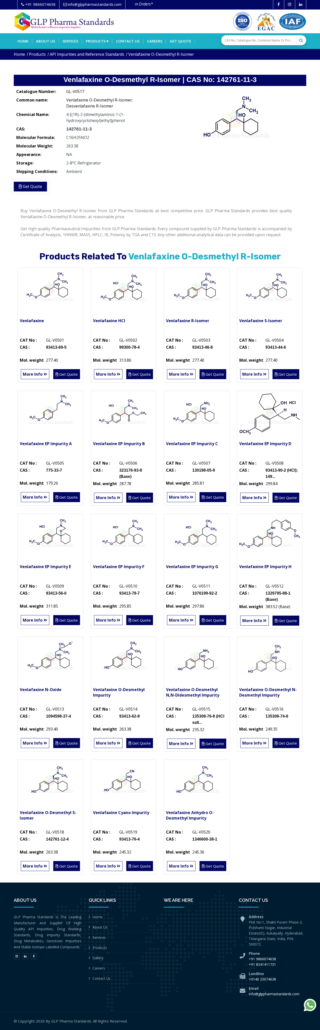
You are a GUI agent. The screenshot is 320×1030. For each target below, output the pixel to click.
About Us (100, 927)
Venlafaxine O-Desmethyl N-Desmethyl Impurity (268, 692)
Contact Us (101, 978)
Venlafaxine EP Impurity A (46, 443)
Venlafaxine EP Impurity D (265, 443)
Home (23, 40)
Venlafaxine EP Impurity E (45, 566)
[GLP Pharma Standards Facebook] (278, 4)
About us (45, 40)
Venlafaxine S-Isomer (260, 320)
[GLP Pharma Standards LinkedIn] (300, 4)
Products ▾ (97, 40)
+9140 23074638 (262, 979)
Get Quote (180, 40)
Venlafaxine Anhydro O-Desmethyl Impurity (190, 815)
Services (70, 40)
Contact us (128, 40)
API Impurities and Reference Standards (87, 54)
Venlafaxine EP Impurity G (192, 566)
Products (37, 54)
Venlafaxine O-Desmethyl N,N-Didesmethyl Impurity (192, 692)
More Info (33, 374)
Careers (154, 40)
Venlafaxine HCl (109, 320)
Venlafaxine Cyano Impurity (121, 812)
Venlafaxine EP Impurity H (265, 566)
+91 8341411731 (262, 964)
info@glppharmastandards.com (274, 994)
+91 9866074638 (262, 959)
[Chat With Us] (310, 1005)
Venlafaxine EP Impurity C (192, 443)
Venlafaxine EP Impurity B (119, 443)
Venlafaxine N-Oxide (41, 689)
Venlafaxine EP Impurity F (118, 566)
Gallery (98, 958)
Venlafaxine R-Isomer (187, 320)
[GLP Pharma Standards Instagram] (289, 4)
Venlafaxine (32, 320)
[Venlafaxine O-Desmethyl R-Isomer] (235, 123)
